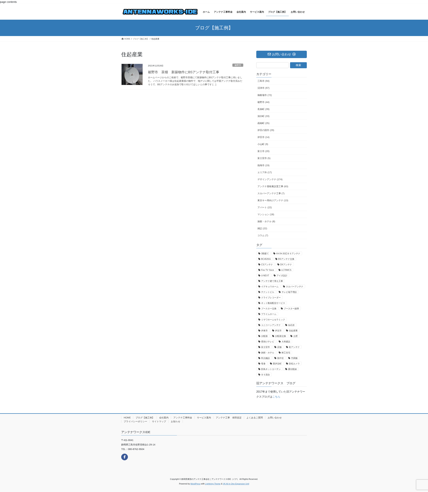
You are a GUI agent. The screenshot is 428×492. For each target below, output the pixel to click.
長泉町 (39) (263, 109)
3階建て (265, 253)
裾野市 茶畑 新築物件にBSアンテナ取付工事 (183, 72)
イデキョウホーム (270, 286)
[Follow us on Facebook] (124, 457)
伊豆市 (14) (263, 137)
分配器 (264, 336)
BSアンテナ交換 (286, 259)
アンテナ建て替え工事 (272, 281)
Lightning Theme (213, 484)
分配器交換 (280, 336)
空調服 (294, 358)
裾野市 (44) (263, 102)
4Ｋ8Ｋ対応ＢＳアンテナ (288, 253)
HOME (127, 417)
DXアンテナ (286, 264)
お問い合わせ (275, 417)
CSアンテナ (267, 264)
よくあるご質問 (254, 417)
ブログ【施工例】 (145, 417)
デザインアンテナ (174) (270, 179)
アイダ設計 (282, 275)
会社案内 (164, 417)
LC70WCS (286, 270)
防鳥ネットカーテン (271, 369)
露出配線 (292, 369)
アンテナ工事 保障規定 (229, 417)
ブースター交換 (268, 308)
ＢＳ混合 (265, 374)
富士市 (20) (263, 151)
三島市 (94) (263, 81)
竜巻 (263, 363)
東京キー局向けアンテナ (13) (272, 200)
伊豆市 (278, 330)
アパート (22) (264, 207)
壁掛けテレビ (267, 341)
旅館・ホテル (267, 352)
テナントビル (267, 292)
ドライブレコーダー (271, 297)
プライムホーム (268, 314)
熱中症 (280, 358)
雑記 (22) (262, 228)
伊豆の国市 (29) (265, 130)
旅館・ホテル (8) (266, 221)
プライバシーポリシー (135, 421)
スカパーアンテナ (294, 286)
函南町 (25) (263, 123)
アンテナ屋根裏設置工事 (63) (272, 186)
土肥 (295, 336)
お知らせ (175, 421)
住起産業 (293, 330)
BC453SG (266, 259)
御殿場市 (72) (264, 95)
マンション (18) (265, 214)
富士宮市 (265, 347)
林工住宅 (286, 352)
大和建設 (286, 341)
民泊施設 (265, 358)
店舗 (279, 347)
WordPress (195, 484)
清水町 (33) (263, 116)
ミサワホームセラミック (273, 319)
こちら (276, 396)
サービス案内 (204, 417)
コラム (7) (262, 235)
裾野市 (238, 65)
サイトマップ (159, 421)
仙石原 (291, 325)
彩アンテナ (294, 347)
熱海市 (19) (263, 165)
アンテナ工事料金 (182, 417)
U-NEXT (265, 275)
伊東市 (264, 330)
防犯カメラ (294, 363)
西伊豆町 (277, 363)
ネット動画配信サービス (273, 303)
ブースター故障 (291, 308)
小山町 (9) (262, 144)
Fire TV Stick (267, 270)
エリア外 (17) (264, 172)
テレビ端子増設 (289, 292)
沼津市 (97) (263, 88)
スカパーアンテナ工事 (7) (271, 193)
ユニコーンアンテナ (271, 325)
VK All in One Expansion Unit (236, 484)
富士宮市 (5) (264, 158)
